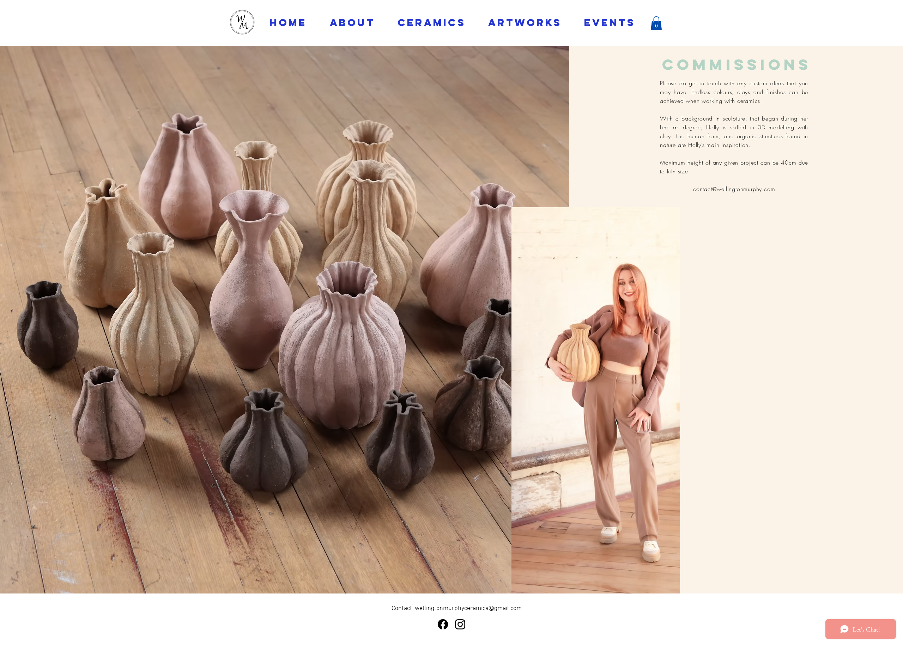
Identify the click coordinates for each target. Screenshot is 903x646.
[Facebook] (443, 624)
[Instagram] (460, 624)
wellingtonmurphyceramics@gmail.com (468, 608)
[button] (656, 23)
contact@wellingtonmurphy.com (734, 189)
